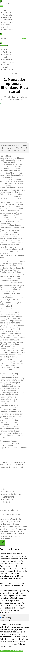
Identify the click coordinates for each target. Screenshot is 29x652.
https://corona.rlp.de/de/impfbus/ (13, 448)
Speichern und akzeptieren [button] (11, 651)
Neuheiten (7, 17)
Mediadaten (8, 491)
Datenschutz (8, 496)
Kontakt (6, 502)
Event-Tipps (8, 29)
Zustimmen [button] (5, 538)
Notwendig (6, 617)
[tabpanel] (14, 635)
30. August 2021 (17, 99)
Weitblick (7, 24)
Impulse (6, 27)
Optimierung (8, 22)
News (5, 10)
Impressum (8, 499)
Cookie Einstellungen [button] (10, 536)
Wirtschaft (7, 15)
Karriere (6, 489)
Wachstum (7, 12)
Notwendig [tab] (5, 615)
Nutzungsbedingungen (13, 494)
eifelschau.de (12, 510)
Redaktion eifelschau (18, 97)
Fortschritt (7, 20)
